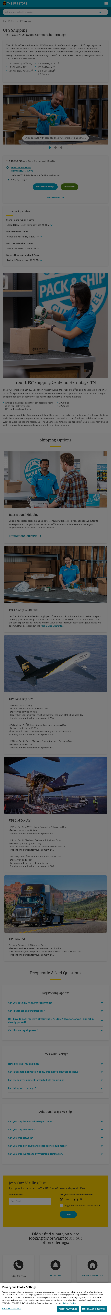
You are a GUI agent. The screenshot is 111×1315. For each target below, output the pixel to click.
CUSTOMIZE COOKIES (11, 1309)
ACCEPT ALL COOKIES (68, 1309)
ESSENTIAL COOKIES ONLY (93, 1309)
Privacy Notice (69, 1303)
